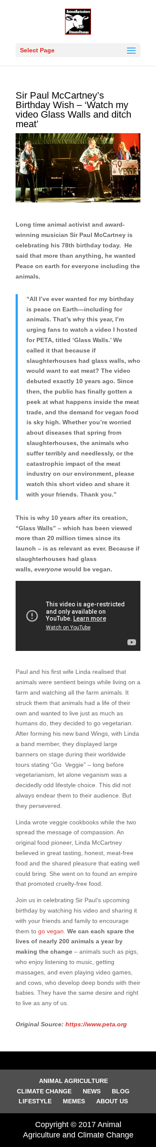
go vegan (51, 931)
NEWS (92, 1091)
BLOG (121, 1091)
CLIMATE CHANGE (44, 1091)
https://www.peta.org (96, 1024)
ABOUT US (112, 1101)
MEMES (74, 1101)
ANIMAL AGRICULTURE (73, 1080)
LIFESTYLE (35, 1101)
